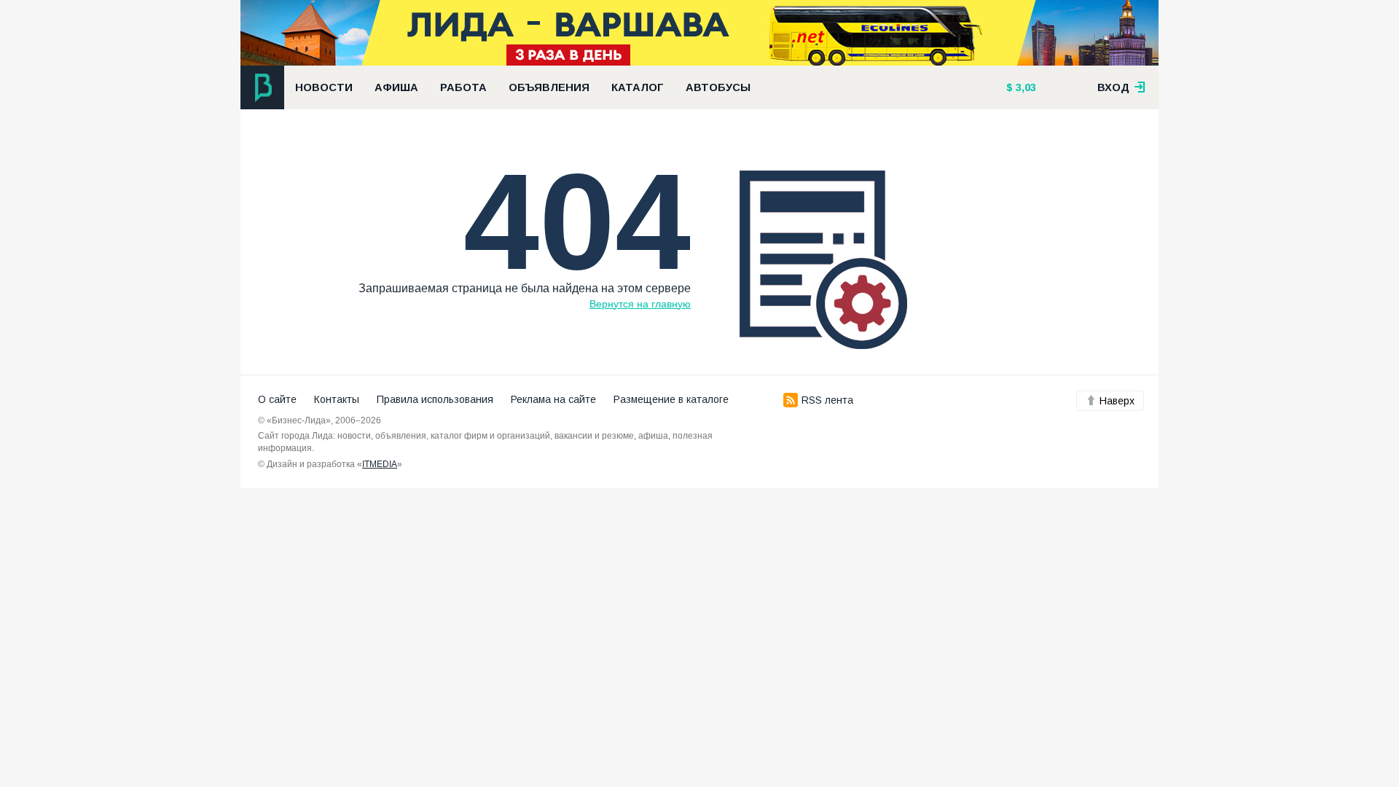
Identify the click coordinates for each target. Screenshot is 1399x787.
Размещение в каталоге (671, 399)
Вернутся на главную (640, 304)
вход (1114, 87)
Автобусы (718, 87)
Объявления (549, 87)
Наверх (1117, 401)
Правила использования (435, 399)
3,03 (1024, 87)
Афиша (396, 87)
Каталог (637, 87)
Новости (324, 87)
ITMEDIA (379, 464)
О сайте (277, 399)
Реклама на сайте (553, 399)
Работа (463, 87)
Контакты (336, 399)
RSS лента (827, 400)
